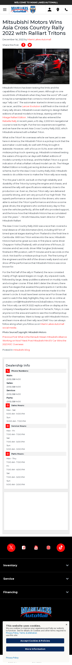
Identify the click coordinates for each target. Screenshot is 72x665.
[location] (58, 10)
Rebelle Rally (10, 121)
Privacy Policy (12, 658)
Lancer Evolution (31, 106)
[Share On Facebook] (23, 45)
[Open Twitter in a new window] (11, 547)
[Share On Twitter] (30, 45)
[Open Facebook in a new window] (23, 547)
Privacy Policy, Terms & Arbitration (21, 633)
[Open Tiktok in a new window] (61, 547)
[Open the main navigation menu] (4, 9)
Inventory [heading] (10, 565)
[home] (19, 9)
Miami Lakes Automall (39, 39)
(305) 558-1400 (14, 379)
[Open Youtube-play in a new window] (36, 547)
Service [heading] (8, 578)
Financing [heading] (10, 592)
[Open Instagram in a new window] (48, 547)
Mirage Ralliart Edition (14, 117)
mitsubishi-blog (21, 349)
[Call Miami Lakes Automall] (66, 10)
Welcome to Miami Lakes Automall (36, 2)
